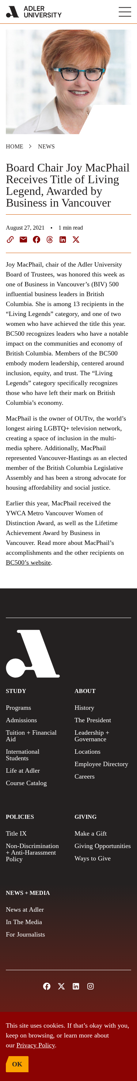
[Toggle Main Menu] (125, 12)
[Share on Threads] (49, 239)
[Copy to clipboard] (10, 239)
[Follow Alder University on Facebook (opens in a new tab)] (46, 986)
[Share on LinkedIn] (62, 239)
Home (14, 146)
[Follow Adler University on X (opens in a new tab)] (61, 986)
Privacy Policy (35, 1045)
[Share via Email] (23, 239)
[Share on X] (76, 239)
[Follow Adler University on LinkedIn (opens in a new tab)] (76, 986)
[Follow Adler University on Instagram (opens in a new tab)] (90, 986)
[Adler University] (34, 12)
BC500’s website (28, 562)
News (46, 146)
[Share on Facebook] (36, 239)
